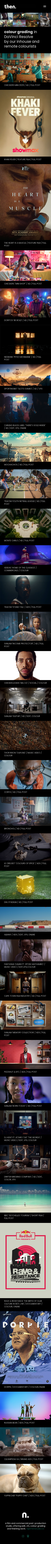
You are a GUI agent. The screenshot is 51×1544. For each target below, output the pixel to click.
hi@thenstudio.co (35, 1528)
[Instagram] (23, 1536)
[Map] (28, 1536)
